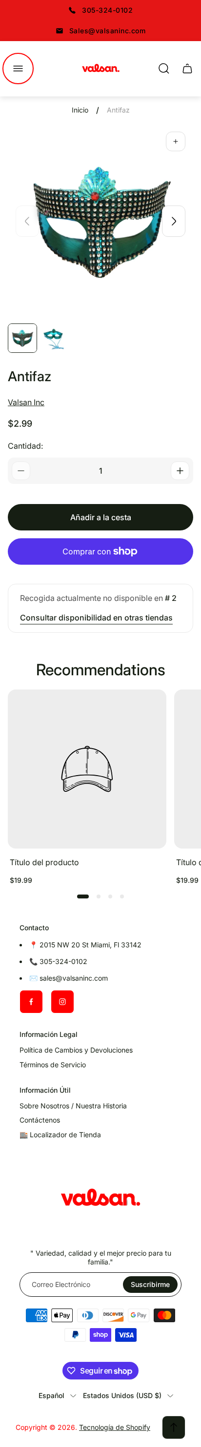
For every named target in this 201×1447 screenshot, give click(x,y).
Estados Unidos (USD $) (122, 1395)
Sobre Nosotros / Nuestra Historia (73, 1106)
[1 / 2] (22, 338)
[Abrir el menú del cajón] (18, 68)
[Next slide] (173, 221)
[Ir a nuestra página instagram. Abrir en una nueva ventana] (62, 1001)
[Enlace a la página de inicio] (100, 1199)
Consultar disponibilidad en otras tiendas (96, 617)
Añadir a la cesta (100, 517)
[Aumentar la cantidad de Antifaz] (180, 470)
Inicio (80, 110)
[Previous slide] (27, 221)
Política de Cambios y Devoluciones (76, 1050)
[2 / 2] (53, 338)
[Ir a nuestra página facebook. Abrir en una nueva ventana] (31, 1001)
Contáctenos (40, 1120)
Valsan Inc (26, 402)
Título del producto (44, 862)
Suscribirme (150, 1284)
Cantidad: (25, 446)
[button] (83, 896)
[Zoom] (175, 141)
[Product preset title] (87, 769)
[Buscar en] (164, 68)
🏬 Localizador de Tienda (60, 1134)
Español (51, 1395)
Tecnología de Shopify (114, 1427)
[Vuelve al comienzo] (173, 1427)
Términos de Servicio (53, 1064)
